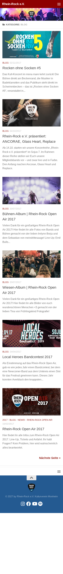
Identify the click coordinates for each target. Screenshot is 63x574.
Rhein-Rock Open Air (39, 420)
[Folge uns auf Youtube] (34, 504)
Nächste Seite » (50, 458)
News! (21, 420)
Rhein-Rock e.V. (13, 4)
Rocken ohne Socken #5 (21, 68)
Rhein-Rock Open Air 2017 (23, 429)
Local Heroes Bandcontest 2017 (27, 357)
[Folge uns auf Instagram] (23, 504)
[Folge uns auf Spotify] (40, 504)
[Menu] (59, 4)
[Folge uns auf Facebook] (28, 504)
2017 (5, 420)
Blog (5, 62)
